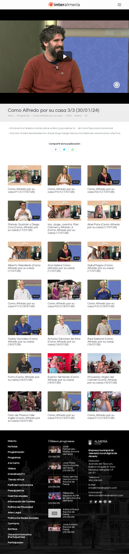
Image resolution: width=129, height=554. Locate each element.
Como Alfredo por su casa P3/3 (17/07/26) (61, 190)
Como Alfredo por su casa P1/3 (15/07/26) (100, 417)
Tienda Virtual (16, 479)
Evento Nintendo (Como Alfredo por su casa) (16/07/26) (63, 380)
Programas (23, 115)
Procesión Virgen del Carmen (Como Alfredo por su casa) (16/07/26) (102, 380)
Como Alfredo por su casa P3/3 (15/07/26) (61, 417)
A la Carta (13, 463)
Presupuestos (16, 490)
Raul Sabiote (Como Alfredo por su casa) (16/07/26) (100, 341)
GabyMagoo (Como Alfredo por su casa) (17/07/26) (100, 268)
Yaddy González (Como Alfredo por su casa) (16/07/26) (23, 341)
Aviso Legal (14, 512)
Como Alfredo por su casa (48, 115)
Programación (16, 452)
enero (78, 115)
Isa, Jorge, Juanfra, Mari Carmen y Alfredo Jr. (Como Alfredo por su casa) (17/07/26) (63, 228)
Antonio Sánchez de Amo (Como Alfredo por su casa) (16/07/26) (64, 341)
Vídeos (12, 468)
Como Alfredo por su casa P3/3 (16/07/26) (100, 305)
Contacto (13, 523)
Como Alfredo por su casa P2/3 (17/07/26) (100, 190)
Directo (12, 441)
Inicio (11, 115)
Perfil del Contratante (20, 485)
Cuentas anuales (18, 496)
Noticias (12, 446)
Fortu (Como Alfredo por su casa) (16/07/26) (23, 378)
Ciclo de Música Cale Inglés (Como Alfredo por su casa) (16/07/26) (24, 418)
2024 (68, 115)
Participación (15, 542)
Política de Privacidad (20, 507)
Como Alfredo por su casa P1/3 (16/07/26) (21, 305)
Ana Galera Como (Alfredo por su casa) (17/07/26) (61, 268)
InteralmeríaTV (16, 474)
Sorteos (12, 529)
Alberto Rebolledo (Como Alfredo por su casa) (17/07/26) (24, 268)
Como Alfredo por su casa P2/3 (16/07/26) (61, 305)
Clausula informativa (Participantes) (19, 535)
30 (86, 115)
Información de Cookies (21, 501)
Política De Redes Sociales (23, 518)
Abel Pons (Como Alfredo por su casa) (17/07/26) (103, 226)
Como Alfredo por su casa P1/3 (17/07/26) (21, 190)
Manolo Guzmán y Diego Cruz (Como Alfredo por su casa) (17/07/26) (23, 227)
